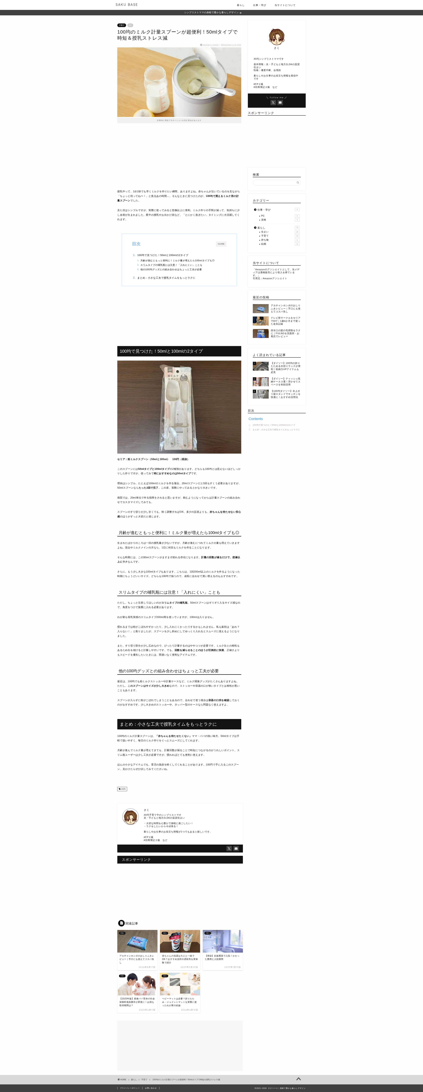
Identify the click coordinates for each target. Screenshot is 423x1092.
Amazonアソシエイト (275, 278)
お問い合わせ (151, 1088)
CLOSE (221, 244)
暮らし (241, 5)
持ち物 (279, 240)
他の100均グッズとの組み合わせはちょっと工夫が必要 (171, 269)
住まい (279, 232)
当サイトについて (285, 5)
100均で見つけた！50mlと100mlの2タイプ (162, 255)
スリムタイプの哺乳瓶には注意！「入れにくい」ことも (171, 265)
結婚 (279, 244)
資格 (279, 220)
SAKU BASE (127, 4)
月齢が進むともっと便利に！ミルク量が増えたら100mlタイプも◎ (177, 260)
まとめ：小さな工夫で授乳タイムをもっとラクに (166, 277)
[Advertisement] (179, 156)
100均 (123, 789)
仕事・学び (259, 5)
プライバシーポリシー (130, 1088)
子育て (121, 25)
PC (279, 216)
